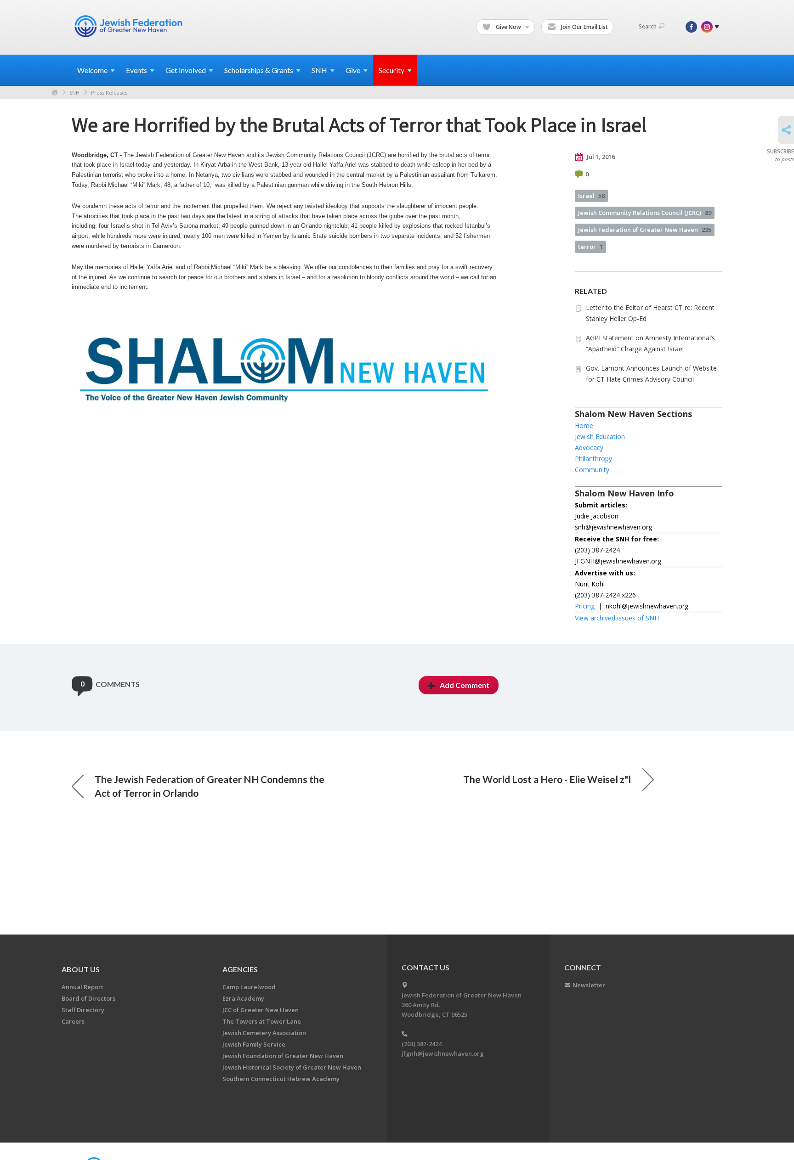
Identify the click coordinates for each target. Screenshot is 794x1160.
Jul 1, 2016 (600, 156)
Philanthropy (593, 458)
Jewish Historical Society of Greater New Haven (291, 1067)
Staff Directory (83, 1010)
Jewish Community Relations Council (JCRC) (644, 212)
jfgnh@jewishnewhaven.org (443, 1053)
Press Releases (109, 92)
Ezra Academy (243, 998)
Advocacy (589, 447)
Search (648, 26)
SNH (74, 92)
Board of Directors (88, 998)
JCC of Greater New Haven (260, 1010)
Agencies (240, 969)
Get (185, 70)
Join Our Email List (584, 27)
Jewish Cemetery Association (264, 1033)
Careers (73, 1021)
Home (54, 93)
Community (592, 469)
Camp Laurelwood (249, 987)
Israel (591, 195)
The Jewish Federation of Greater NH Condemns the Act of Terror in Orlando (209, 786)
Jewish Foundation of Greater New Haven (282, 1056)
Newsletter (589, 985)
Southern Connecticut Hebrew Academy (281, 1079)
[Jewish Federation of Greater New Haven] (129, 26)
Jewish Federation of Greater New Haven (644, 229)
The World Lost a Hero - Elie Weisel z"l (547, 779)
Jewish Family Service (253, 1044)
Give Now (508, 27)
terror (590, 246)
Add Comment (464, 685)
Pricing (585, 606)
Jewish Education (600, 436)
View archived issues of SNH (617, 618)
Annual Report (82, 987)
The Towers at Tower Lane (261, 1021)
